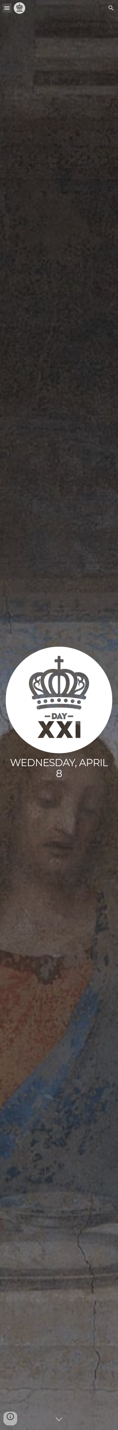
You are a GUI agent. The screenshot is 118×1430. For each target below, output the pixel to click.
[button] (7, 8)
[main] (59, 768)
